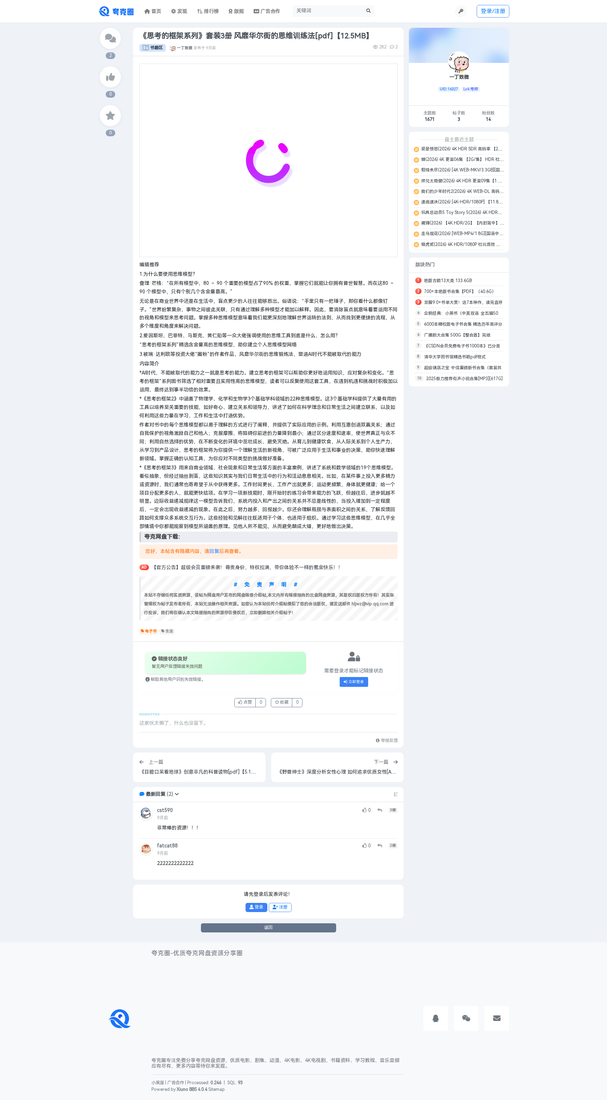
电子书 (151, 631)
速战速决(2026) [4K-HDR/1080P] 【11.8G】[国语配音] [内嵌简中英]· (486, 202)
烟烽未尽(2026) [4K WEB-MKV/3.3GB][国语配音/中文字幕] (476, 170)
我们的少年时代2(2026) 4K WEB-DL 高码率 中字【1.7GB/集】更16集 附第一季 (495, 191)
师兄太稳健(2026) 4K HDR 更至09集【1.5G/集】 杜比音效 (475, 180)
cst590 (165, 810)
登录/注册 (493, 11)
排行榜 (211, 11)
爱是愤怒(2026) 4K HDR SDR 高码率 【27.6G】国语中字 (474, 149)
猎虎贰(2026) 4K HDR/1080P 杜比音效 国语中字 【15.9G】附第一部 (485, 244)
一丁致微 (184, 48)
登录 (258, 907)
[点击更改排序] (396, 794)
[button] (177, 794)
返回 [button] (268, 927)
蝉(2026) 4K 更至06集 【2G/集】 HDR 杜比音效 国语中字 (475, 159)
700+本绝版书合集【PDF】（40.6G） (460, 291)
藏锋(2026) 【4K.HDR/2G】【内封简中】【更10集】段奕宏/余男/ (483, 223)
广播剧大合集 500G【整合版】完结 (457, 335)
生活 (169, 631)
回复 (214, 551)
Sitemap (216, 1089)
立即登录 (355, 682)
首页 (155, 11)
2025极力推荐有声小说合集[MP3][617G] (464, 378)
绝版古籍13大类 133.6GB (448, 280)
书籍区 (156, 47)
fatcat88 (167, 845)
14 (488, 119)
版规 (238, 11)
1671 (430, 119)
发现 (181, 11)
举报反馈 (389, 740)
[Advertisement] (459, 496)
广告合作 (175, 1082)
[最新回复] (110, 38)
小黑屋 (157, 1082)
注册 (282, 907)
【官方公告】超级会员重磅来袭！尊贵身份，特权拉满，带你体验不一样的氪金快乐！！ (247, 567)
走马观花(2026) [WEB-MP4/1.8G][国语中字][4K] (466, 233)
